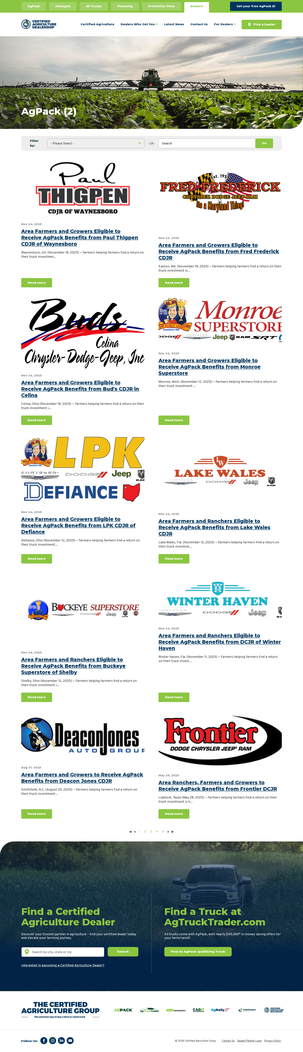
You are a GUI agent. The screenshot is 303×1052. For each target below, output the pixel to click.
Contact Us (199, 24)
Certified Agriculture (97, 24)
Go (264, 143)
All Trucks (94, 6)
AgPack (34, 6)
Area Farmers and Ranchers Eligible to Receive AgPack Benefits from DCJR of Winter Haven (220, 642)
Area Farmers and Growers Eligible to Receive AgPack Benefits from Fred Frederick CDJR (219, 251)
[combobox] (207, 143)
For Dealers (223, 24)
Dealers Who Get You (138, 24)
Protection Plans (161, 6)
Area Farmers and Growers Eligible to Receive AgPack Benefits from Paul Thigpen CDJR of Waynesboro (79, 237)
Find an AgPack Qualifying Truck (198, 951)
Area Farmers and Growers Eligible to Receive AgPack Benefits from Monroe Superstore (210, 367)
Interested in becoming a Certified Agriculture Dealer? (62, 965)
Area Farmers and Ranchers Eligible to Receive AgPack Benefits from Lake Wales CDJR (214, 527)
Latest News (174, 24)
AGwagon (62, 6)
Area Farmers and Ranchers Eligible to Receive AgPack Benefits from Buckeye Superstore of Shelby (73, 666)
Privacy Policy (272, 1041)
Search (123, 951)
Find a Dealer (264, 24)
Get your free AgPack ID (256, 6)
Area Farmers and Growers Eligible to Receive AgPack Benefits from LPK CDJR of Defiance (78, 525)
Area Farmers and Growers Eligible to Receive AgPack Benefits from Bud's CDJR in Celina (80, 389)
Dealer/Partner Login (249, 1041)
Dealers (196, 6)
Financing (125, 6)
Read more (37, 282)
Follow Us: (29, 1041)
